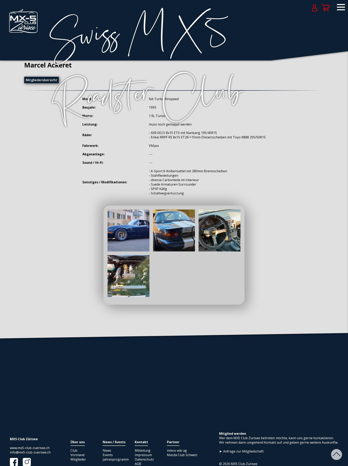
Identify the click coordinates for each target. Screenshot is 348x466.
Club (73, 450)
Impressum (143, 455)
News (107, 450)
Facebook (16, 462)
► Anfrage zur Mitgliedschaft (241, 451)
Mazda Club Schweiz (182, 455)
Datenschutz (144, 459)
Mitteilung (142, 450)
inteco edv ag (177, 450)
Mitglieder (78, 459)
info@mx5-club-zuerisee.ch (30, 452)
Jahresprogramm (116, 459)
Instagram (29, 462)
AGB (138, 464)
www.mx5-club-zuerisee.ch (30, 448)
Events (108, 455)
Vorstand (77, 455)
